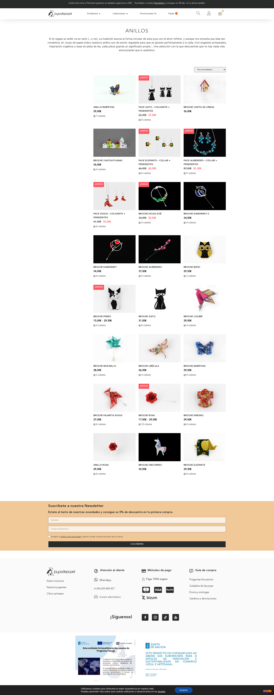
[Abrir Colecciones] (127, 14)
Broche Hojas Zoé (150, 214)
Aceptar (183, 690)
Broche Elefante (194, 465)
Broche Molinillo (104, 366)
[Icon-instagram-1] (155, 617)
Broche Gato (147, 316)
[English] (265, 690)
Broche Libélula (149, 366)
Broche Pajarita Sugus (107, 415)
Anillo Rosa (101, 465)
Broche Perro (102, 316)
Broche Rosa (147, 415)
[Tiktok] (165, 617)
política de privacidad (71, 537)
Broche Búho (192, 267)
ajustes (161, 691)
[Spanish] (269, 690)
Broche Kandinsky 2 (196, 214)
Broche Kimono (193, 415)
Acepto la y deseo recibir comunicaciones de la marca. (87, 537)
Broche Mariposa (195, 366)
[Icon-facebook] (145, 617)
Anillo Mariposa (103, 107)
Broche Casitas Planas (107, 160)
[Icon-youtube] (175, 617)
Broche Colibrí (193, 316)
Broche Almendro (150, 267)
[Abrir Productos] (100, 14)
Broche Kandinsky (105, 267)
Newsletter (159, 3)
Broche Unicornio (150, 465)
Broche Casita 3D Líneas (199, 107)
